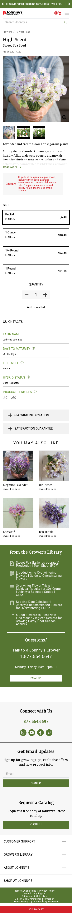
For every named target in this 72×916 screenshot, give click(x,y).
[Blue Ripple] (54, 513)
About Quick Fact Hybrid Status (28, 377)
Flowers (7, 31)
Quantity (36, 284)
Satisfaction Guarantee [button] (33, 428)
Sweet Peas (23, 31)
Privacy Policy (47, 890)
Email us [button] (36, 678)
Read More (10, 167)
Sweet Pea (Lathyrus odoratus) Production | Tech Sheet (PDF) (37, 564)
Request (36, 824)
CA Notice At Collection (35, 896)
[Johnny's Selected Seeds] (12, 13)
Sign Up (36, 783)
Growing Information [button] (31, 415)
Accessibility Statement (46, 901)
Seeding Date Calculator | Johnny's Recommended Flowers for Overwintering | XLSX (39, 605)
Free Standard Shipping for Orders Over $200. (34, 3)
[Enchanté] (18, 513)
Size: (6, 205)
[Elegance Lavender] (18, 466)
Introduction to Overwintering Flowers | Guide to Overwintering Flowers (39, 575)
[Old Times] (54, 466)
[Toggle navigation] (65, 13)
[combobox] (36, 22)
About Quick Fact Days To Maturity (33, 348)
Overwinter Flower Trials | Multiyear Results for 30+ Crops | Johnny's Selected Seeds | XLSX (38, 590)
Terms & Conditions (25, 890)
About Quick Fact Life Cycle (22, 362)
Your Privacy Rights (34, 893)
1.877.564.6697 (36, 656)
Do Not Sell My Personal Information (34, 899)
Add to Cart (36, 909)
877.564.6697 (36, 721)
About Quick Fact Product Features (35, 391)
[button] (3, 4)
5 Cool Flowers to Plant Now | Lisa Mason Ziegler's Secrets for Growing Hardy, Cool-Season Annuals (39, 619)
